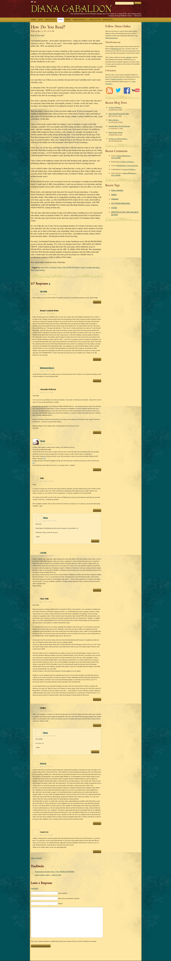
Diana (45, 517)
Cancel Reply (34, 888)
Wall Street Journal (38, 270)
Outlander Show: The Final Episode (119, 126)
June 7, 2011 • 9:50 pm (46, 602)
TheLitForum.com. (116, 48)
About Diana (50, 19)
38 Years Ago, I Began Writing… (118, 139)
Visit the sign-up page (117, 79)
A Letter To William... (127, 162)
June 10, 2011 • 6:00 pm (46, 556)
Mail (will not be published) (68, 898)
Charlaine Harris (56, 267)
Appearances (95, 19)
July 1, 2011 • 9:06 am (46, 444)
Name (62, 893)
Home (33, 19)
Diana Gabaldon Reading (90, 267)
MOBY (114, 194)
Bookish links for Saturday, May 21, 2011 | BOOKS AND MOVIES (54, 872)
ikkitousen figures (47, 367)
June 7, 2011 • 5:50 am (46, 711)
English (32, 1)
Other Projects (80, 19)
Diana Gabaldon (117, 190)
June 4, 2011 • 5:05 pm (46, 835)
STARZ (114, 207)
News (40, 19)
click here (128, 57)
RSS (109, 90)
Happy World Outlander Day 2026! (119, 114)
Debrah (43, 763)
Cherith (43, 552)
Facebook (127, 90)
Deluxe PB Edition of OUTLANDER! (121, 157)
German (35, 1)
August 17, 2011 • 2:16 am (47, 313)
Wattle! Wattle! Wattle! (116, 132)
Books (67, 19)
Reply (97, 302)
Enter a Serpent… (114, 120)
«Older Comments (36, 858)
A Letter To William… (115, 107)
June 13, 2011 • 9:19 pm (46, 481)
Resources (108, 19)
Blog (60, 19)
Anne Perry (44, 267)
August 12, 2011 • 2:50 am (47, 371)
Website (60, 903)
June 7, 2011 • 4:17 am (46, 766)
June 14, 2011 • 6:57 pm (49, 521)
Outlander (115, 199)
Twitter (118, 90)
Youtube (135, 90)
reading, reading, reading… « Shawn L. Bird (48, 875)
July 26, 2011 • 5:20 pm (46, 392)
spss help (43, 291)
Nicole (42, 440)
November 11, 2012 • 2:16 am (48, 294)
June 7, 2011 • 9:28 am (49, 736)
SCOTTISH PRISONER (120, 203)
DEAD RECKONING (71, 267)
